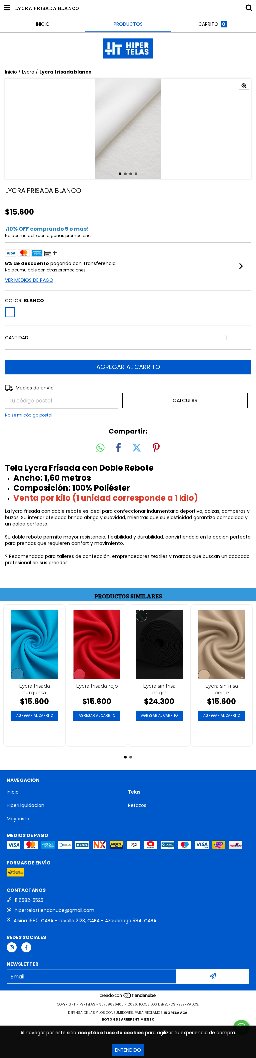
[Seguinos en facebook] (26, 947)
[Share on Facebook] (118, 448)
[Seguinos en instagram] (12, 947)
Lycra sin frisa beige (221, 689)
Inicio (11, 72)
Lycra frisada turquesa (34, 689)
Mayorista (18, 818)
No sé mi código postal (28, 415)
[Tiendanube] (128, 997)
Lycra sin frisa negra (159, 689)
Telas (134, 792)
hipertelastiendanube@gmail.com (54, 910)
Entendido (128, 1049)
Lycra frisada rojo (97, 686)
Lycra (28, 72)
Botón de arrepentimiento (128, 1019)
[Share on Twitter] (136, 448)
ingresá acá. (176, 1012)
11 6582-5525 (29, 900)
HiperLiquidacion (25, 805)
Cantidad (16, 337)
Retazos (137, 805)
